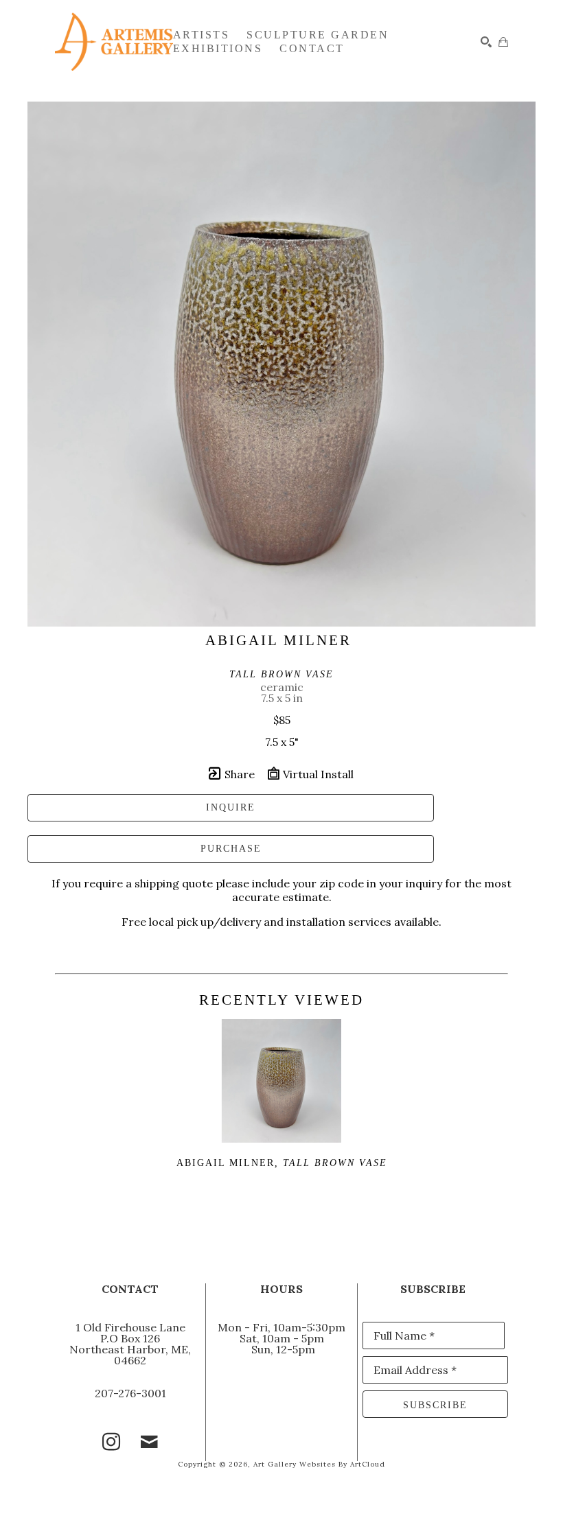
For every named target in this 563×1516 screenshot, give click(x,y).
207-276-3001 (130, 1393)
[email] (150, 1442)
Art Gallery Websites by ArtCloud (319, 1464)
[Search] (486, 41)
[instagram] (111, 1442)
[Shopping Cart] (503, 41)
